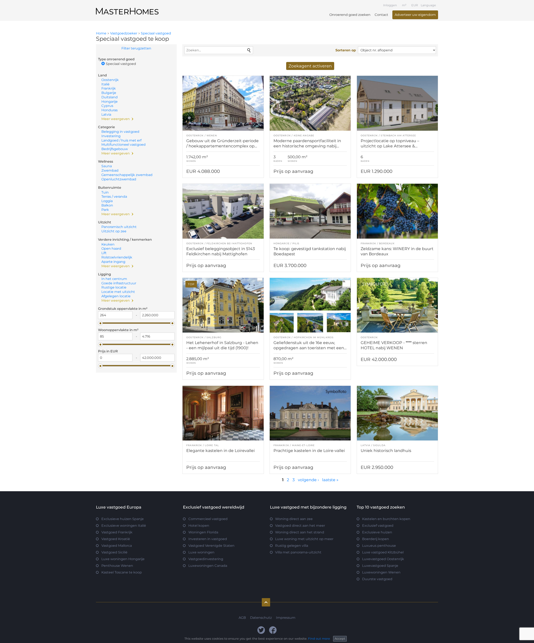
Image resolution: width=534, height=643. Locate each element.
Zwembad (109, 170)
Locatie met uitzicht (118, 292)
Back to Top (266, 602)
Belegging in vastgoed (120, 132)
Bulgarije (108, 93)
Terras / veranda (114, 197)
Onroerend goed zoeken (349, 15)
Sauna (106, 166)
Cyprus (107, 106)
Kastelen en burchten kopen (386, 519)
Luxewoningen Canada (207, 566)
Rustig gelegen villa (291, 546)
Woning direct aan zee (294, 519)
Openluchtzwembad (118, 179)
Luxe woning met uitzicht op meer (304, 539)
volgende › (308, 479)
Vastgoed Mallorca (116, 546)
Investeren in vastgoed (207, 539)
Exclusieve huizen (377, 532)
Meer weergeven (115, 119)
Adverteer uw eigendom (415, 15)
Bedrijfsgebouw (114, 149)
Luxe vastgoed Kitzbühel (383, 552)
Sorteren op (345, 50)
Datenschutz (261, 618)
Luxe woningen (201, 552)
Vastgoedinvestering (205, 559)
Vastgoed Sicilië (114, 552)
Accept (340, 638)
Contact (381, 15)
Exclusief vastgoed (377, 526)
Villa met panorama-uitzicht (298, 552)
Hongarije (109, 102)
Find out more (319, 638)
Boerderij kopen (375, 539)
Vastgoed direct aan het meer (300, 526)
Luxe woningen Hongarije (123, 559)
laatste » (330, 479)
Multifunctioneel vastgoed (123, 145)
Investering (111, 136)
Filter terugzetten (136, 48)
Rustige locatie (113, 287)
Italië (105, 84)
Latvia (106, 114)
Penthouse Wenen (117, 566)
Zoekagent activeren (310, 65)
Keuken (108, 244)
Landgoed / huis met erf (121, 140)
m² (404, 5)
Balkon (107, 205)
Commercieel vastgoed (208, 519)
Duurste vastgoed (377, 579)
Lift (104, 253)
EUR (414, 5)
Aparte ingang (113, 262)
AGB (242, 618)
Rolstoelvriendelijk (116, 257)
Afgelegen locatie (116, 296)
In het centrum (114, 279)
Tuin (105, 192)
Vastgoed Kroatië (115, 539)
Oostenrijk (110, 80)
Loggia (107, 201)
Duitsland (109, 97)
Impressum (285, 618)
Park (105, 210)
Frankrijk (108, 88)
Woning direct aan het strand (299, 532)
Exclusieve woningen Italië (123, 526)
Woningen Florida (203, 532)
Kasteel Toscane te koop (121, 572)
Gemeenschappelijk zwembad (126, 175)
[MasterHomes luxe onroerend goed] (127, 7)
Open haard (111, 249)
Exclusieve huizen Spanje (122, 519)
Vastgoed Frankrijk (116, 532)
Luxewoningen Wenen (381, 572)
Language (428, 5)
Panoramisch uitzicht (119, 227)
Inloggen (390, 5)
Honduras (109, 110)
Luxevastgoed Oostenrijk (383, 559)
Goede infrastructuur (118, 283)
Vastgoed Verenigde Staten (211, 546)
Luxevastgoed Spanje (380, 566)
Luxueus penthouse (379, 546)
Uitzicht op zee (113, 231)
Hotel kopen (198, 526)
